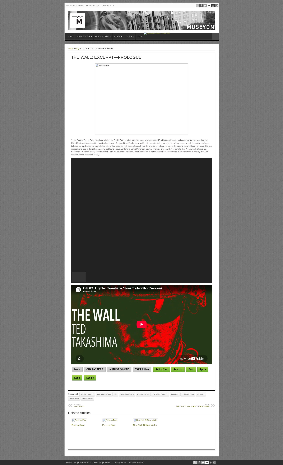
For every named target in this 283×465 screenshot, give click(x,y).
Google (90, 377)
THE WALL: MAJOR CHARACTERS (192, 405)
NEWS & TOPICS (84, 36)
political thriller (160, 394)
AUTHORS (119, 36)
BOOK (130, 36)
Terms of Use (70, 462)
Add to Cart (161, 369)
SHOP (140, 36)
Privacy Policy (84, 462)
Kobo (77, 377)
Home (70, 48)
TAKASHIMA (142, 369)
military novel (143, 394)
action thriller (87, 394)
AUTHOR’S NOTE (119, 369)
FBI (116, 394)
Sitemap (97, 462)
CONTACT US (108, 5)
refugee (174, 394)
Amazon (178, 369)
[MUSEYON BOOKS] (141, 27)
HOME (70, 36)
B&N (191, 369)
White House (87, 398)
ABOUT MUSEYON (74, 5)
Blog (77, 48)
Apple (203, 369)
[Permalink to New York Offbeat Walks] (145, 420)
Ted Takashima (188, 394)
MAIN (77, 369)
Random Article (215, 36)
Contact (106, 462)
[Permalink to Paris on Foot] (79, 420)
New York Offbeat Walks (145, 425)
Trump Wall (74, 398)
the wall (200, 394)
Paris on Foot (77, 425)
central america (104, 394)
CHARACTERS (94, 369)
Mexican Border (127, 394)
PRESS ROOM (92, 5)
